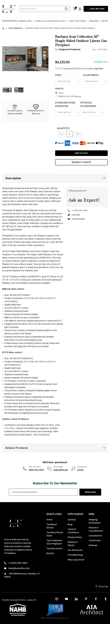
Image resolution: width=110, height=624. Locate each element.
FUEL (58, 75)
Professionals (10, 21)
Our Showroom (75, 550)
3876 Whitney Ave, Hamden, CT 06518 (22, 575)
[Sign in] (80, 8)
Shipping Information (94, 521)
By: (67, 49)
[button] (55, 178)
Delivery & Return (73, 543)
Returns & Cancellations (96, 529)
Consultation (95, 536)
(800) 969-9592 (36, 470)
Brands (94, 21)
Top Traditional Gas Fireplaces (54, 542)
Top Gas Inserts (54, 548)
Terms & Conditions (73, 531)
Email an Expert (78, 219)
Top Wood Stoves (51, 526)
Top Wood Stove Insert (54, 534)
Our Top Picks (78, 21)
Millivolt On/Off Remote (70, 96)
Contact (72, 519)
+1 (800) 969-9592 (80, 210)
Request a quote (81, 162)
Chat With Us (60, 470)
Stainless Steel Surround (65, 104)
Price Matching (75, 555)
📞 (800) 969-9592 (95, 9)
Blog (105, 21)
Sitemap (93, 545)
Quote (80, 470)
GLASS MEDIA (90, 75)
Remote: (59, 88)
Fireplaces (25, 21)
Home (49, 519)
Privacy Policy (75, 537)
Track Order (95, 540)
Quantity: (63, 128)
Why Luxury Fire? (76, 560)
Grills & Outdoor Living (51, 21)
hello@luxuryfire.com (19, 568)
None (61, 92)
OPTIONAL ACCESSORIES (88, 104)
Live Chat (76, 215)
